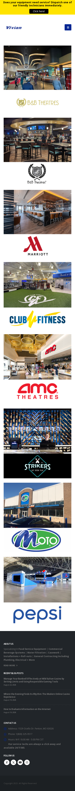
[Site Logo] (14, 27)
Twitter (13, 762)
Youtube (20, 762)
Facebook (6, 762)
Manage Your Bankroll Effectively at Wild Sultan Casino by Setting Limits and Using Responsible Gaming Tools (34, 680)
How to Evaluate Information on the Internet (27, 709)
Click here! (38, 11)
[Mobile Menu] (68, 27)
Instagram (27, 762)
